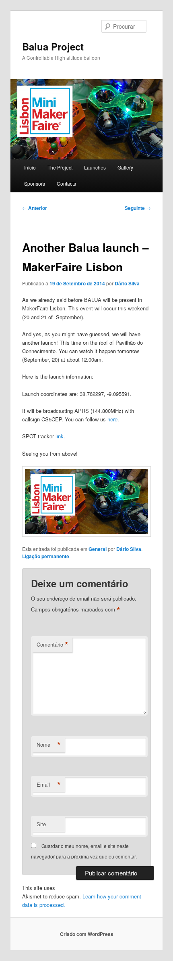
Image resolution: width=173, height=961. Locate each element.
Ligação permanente (45, 556)
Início (30, 167)
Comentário (52, 644)
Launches (95, 167)
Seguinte (138, 207)
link (60, 436)
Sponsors (34, 183)
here (112, 419)
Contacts (66, 183)
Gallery (125, 167)
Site (41, 824)
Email (49, 784)
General (98, 549)
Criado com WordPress (86, 934)
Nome (49, 744)
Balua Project (53, 46)
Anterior (34, 207)
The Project (59, 167)
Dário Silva (127, 283)
